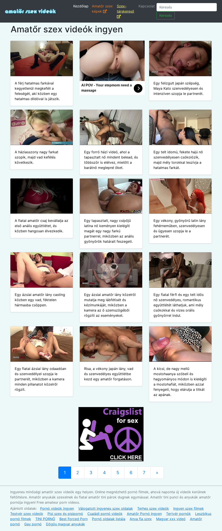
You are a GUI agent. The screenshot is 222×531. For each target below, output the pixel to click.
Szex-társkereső (125, 8)
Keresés (165, 15)
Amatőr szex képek (102, 8)
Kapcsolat (147, 6)
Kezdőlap (80, 6)
